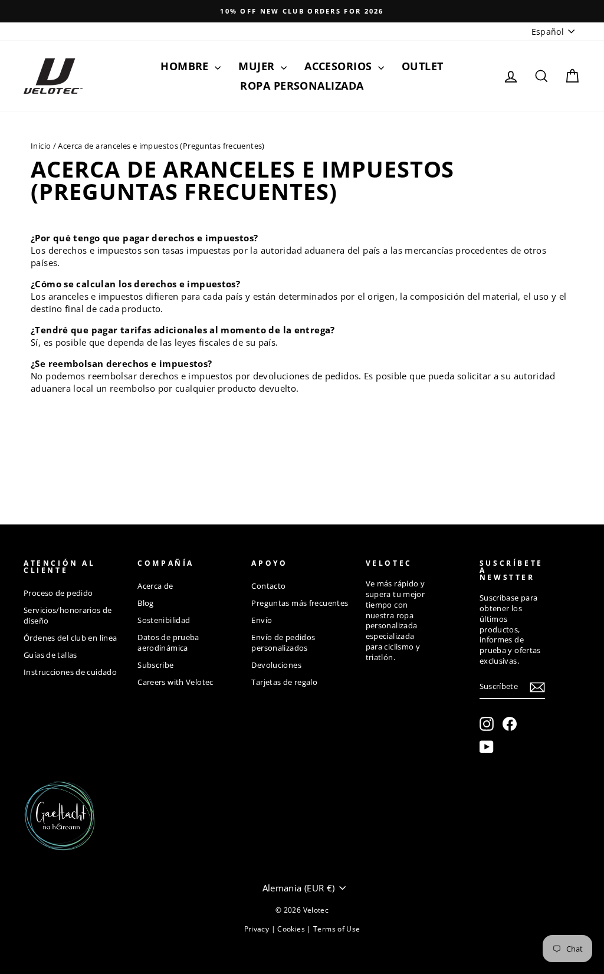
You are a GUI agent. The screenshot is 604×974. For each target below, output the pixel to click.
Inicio (41, 145)
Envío (261, 620)
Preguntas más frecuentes (299, 603)
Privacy (257, 929)
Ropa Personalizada (301, 85)
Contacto (268, 586)
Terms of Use (336, 929)
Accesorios (339, 66)
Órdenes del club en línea (70, 637)
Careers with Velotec (175, 682)
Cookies (292, 929)
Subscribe (155, 665)
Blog (145, 603)
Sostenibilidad (163, 620)
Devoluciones (276, 665)
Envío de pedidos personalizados (283, 642)
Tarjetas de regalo (284, 682)
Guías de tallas (50, 655)
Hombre (186, 66)
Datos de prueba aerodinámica (168, 642)
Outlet (423, 66)
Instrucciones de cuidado (70, 672)
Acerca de (155, 586)
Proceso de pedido (58, 593)
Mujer (258, 66)
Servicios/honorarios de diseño (68, 615)
